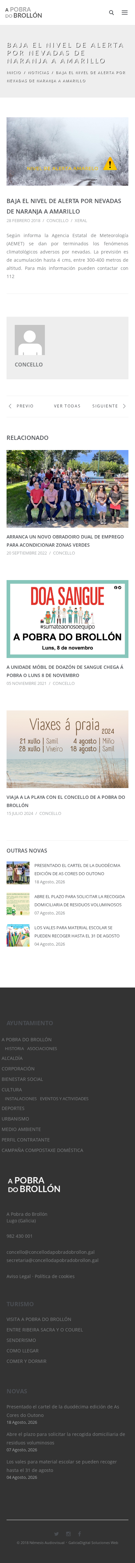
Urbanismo (15, 1119)
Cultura (12, 1089)
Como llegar (23, 1350)
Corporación (18, 1068)
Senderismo (21, 1340)
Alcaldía (12, 1058)
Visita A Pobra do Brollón (39, 1319)
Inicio (14, 72)
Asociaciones (42, 1048)
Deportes (13, 1108)
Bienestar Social (22, 1079)
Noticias (38, 72)
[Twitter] (56, 1533)
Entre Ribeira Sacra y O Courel (45, 1330)
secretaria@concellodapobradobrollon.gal (53, 1260)
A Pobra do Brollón (27, 1039)
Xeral (81, 220)
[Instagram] (68, 1533)
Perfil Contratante (26, 1140)
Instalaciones (21, 1099)
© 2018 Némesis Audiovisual (41, 1542)
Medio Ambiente (21, 1129)
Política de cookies (55, 1276)
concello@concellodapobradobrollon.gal (51, 1252)
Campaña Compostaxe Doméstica (42, 1150)
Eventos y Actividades (64, 1099)
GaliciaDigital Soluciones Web (93, 1542)
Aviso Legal (19, 1276)
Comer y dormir (27, 1361)
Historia (14, 1048)
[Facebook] (79, 1533)
